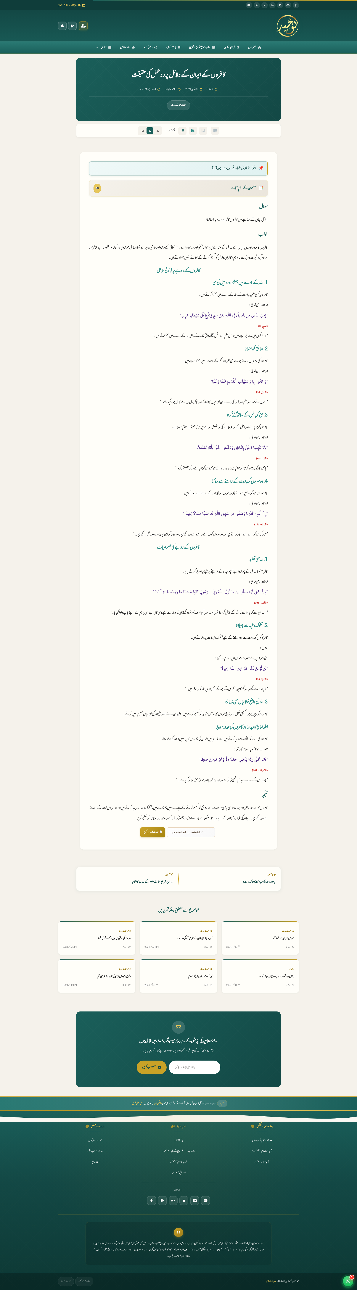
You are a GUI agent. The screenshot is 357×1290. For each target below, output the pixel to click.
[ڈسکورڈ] (288, 5)
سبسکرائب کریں (149, 1067)
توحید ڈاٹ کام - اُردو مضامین (262, 1140)
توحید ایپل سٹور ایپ (178, 1172)
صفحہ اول (252, 47)
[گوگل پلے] (162, 1200)
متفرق (104, 47)
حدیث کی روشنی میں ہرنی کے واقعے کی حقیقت (113, 938)
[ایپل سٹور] (183, 1200)
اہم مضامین (125, 47)
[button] (348, 1281)
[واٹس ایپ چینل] (173, 1200)
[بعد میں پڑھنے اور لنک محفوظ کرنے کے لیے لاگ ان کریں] (203, 131)
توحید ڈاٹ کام (271, 1281)
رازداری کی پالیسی (84, 1281)
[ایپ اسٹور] (264, 5)
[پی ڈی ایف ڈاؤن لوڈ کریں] (193, 131)
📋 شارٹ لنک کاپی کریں (153, 832)
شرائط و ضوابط (66, 1281)
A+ (142, 131)
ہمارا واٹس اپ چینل (95, 1151)
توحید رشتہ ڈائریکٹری (262, 1161)
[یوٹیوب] (249, 5)
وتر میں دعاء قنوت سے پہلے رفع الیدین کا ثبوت (276, 976)
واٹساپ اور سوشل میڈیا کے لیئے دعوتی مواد (179, 1151)
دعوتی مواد (148, 47)
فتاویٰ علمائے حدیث (178, 105)
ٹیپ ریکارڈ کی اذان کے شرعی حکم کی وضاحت (195, 938)
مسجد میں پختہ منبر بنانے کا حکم (283, 938)
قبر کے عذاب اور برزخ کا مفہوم (200, 976)
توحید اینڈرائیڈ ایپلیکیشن (178, 1161)
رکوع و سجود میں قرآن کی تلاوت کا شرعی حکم (114, 976)
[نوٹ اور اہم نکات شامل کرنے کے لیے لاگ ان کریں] (215, 131)
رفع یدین (291, 969)
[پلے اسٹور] (257, 5)
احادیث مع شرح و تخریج (199, 47)
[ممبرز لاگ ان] (83, 25)
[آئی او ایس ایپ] (62, 26)
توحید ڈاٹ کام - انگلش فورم (262, 1151)
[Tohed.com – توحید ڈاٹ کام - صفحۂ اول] (287, 26)
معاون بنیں (95, 1161)
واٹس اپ (158, 1103)
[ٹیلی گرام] (280, 5)
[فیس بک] (296, 5)
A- (157, 131)
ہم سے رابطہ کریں (95, 1140)
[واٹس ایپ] (272, 5)
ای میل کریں (136, 1103)
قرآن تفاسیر (229, 47)
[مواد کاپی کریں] (182, 131)
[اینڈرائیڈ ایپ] (72, 26)
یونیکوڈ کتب (171, 47)
